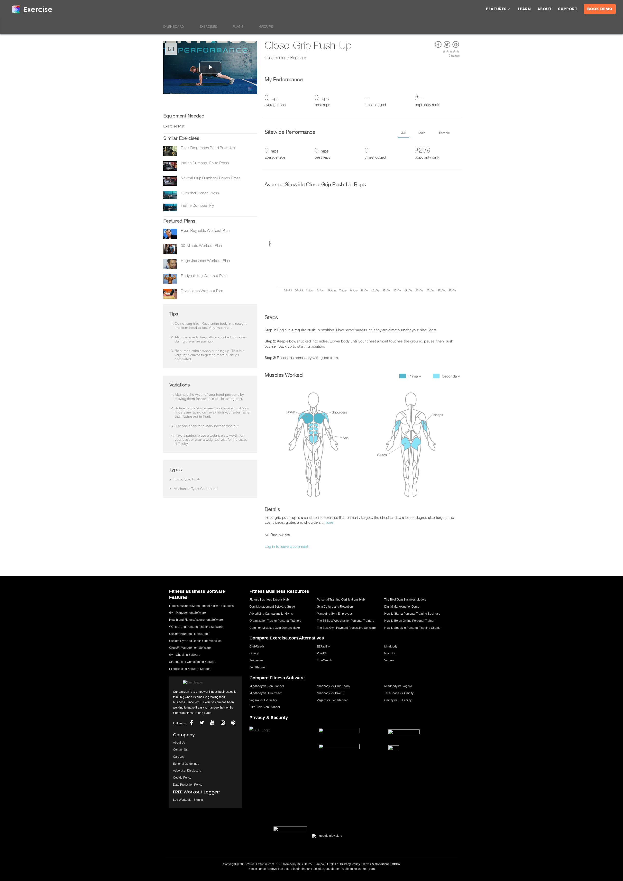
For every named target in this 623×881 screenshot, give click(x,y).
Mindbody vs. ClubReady (333, 686)
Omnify (254, 653)
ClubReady (257, 646)
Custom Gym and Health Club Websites (195, 641)
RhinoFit (389, 653)
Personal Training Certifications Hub (341, 599)
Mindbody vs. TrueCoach (266, 693)
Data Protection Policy (187, 784)
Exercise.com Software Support (190, 669)
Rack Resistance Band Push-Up (208, 147)
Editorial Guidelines (186, 763)
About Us (179, 742)
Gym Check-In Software (184, 654)
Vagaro (389, 660)
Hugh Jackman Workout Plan (205, 260)
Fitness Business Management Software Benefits (201, 606)
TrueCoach (324, 660)
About (544, 9)
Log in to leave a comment (286, 546)
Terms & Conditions (376, 864)
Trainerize (256, 660)
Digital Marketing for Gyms (401, 606)
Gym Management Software (187, 612)
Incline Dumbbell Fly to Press (205, 163)
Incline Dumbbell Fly (197, 205)
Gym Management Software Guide (272, 606)
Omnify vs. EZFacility (398, 700)
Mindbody (390, 646)
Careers (178, 756)
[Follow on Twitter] (202, 723)
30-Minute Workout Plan (201, 245)
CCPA (396, 864)
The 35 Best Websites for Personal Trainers (345, 620)
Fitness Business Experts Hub (269, 599)
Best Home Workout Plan (202, 290)
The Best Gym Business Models (405, 599)
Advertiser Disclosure (187, 770)
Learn (524, 9)
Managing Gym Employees (335, 613)
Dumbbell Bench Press (200, 193)
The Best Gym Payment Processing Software (346, 627)
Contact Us (180, 749)
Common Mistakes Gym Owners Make (274, 627)
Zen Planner (257, 667)
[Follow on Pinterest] (233, 723)
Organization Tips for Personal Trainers (275, 620)
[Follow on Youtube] (212, 723)
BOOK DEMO (599, 8)
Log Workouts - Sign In (188, 799)
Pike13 (321, 653)
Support (567, 9)
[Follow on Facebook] (191, 723)
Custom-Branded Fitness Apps (189, 634)
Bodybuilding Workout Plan (204, 275)
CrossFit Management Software (190, 647)
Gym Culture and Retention (335, 606)
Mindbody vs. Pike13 (330, 693)
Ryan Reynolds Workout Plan (205, 230)
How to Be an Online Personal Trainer (409, 620)
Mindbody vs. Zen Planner (266, 686)
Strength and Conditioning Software (192, 662)
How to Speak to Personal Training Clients (412, 627)
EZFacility (323, 646)
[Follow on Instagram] (223, 723)
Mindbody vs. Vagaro (398, 686)
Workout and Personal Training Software (196, 627)
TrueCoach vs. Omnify (398, 693)
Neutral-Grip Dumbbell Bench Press (210, 178)
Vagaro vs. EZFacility (263, 700)
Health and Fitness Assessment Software (196, 619)
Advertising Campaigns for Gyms (271, 613)
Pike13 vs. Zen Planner (264, 707)
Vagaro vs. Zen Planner (332, 700)
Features (496, 9)
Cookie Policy (182, 777)
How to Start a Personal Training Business (412, 613)
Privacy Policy (350, 864)
